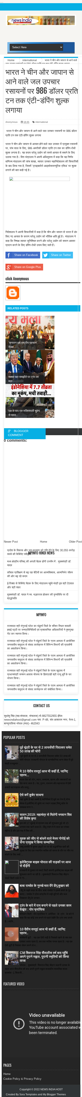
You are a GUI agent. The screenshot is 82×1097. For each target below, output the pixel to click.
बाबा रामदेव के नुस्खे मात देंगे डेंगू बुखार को (44, 885)
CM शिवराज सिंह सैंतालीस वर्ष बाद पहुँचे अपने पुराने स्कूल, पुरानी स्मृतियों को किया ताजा (44, 956)
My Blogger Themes (54, 1094)
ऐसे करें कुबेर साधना (32, 795)
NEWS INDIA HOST (51, 1089)
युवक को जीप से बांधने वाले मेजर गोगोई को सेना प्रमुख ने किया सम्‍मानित (45, 840)
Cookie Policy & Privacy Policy (22, 1078)
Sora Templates (28, 1094)
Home (7, 1074)
